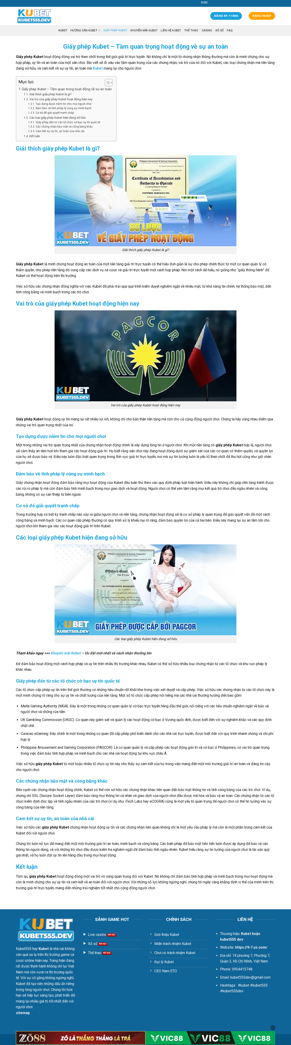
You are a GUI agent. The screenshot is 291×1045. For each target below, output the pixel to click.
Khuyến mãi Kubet (144, 30)
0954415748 (242, 969)
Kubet (98, 68)
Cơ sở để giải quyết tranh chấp (55, 112)
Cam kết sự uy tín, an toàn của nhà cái (60, 131)
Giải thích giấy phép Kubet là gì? (50, 94)
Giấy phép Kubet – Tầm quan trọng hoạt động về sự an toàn (67, 89)
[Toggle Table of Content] (106, 82)
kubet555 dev (231, 939)
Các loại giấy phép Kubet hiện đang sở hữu (57, 117)
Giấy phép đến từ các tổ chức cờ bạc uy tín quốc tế (68, 122)
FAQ (230, 30)
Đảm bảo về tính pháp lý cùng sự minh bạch (63, 108)
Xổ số (219, 30)
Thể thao (191, 30)
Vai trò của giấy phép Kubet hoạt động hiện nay (60, 99)
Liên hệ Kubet (171, 30)
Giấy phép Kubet (115, 30)
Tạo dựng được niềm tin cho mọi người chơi (63, 104)
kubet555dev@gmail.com (250, 977)
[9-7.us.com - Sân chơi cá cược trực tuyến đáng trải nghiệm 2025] (38, 16)
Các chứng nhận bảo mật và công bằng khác (64, 126)
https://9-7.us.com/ (251, 947)
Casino (207, 30)
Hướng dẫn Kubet (83, 30)
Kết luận (34, 136)
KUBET (62, 30)
